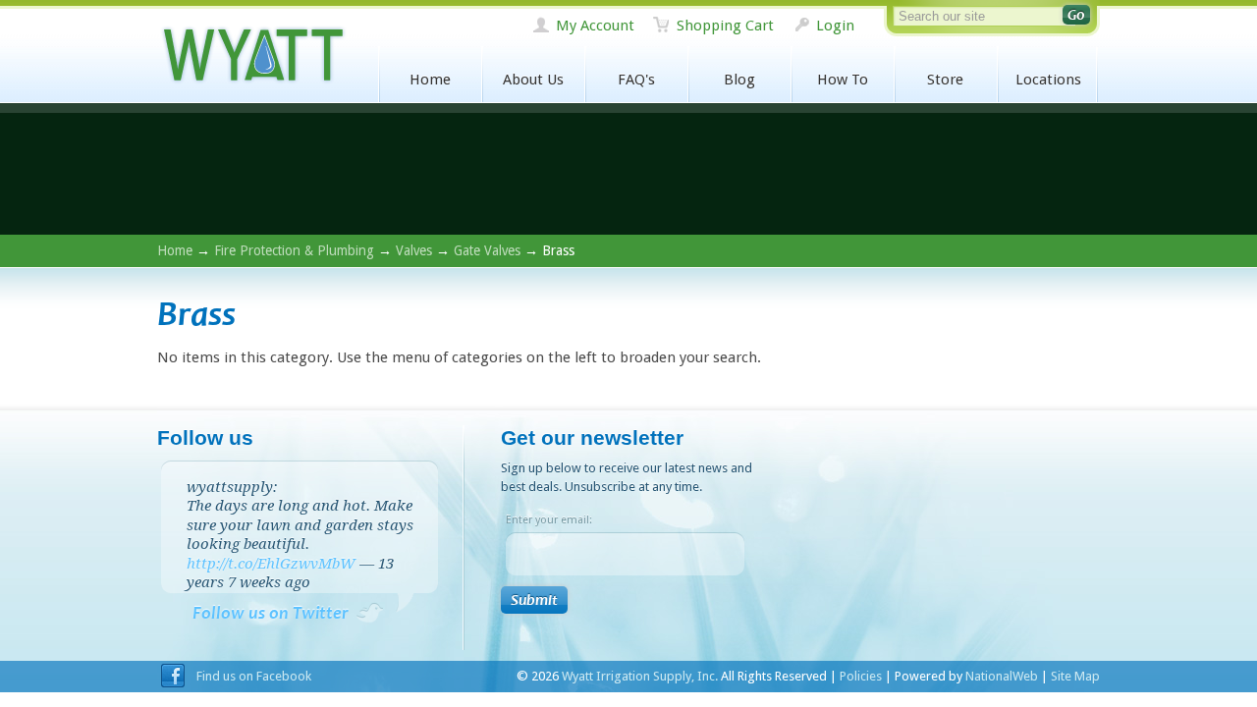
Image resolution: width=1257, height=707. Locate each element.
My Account (595, 25)
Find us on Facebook (253, 676)
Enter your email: (549, 520)
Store (945, 79)
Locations (1048, 79)
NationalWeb (1001, 676)
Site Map (1075, 676)
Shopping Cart (725, 25)
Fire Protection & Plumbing (294, 250)
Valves (414, 250)
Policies (861, 676)
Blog (739, 79)
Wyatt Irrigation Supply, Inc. (252, 55)
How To (842, 79)
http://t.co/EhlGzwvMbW (271, 563)
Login (835, 25)
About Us (533, 79)
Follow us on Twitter (270, 613)
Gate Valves (487, 250)
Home (430, 79)
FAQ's (636, 79)
